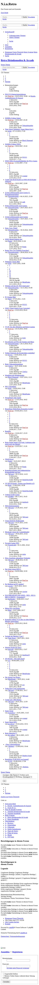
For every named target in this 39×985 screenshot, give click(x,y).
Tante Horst (12, 638)
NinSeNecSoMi (27, 480)
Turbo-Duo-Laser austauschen (15, 688)
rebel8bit (11, 496)
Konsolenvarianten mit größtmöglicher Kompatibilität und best (17, 471)
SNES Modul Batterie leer (13, 239)
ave (9, 660)
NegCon (11, 96)
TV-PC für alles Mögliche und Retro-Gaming (20, 327)
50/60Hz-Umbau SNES (13, 144)
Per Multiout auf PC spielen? (14, 584)
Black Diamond (27, 140)
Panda (10, 241)
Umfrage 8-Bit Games (12, 495)
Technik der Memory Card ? (14, 636)
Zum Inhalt (4, 13)
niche (9, 131)
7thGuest (11, 474)
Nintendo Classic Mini (12, 262)
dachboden (11, 599)
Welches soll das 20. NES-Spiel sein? (17, 286)
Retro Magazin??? (11, 733)
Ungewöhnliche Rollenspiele (14, 521)
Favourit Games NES (12, 543)
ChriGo (10, 366)
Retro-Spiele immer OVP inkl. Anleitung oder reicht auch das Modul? (20, 443)
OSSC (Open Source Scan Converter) (17, 308)
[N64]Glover (9, 459)
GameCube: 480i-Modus (13, 700)
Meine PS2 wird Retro (12, 608)
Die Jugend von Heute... (13, 677)
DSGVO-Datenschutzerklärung (15, 94)
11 (10, 273)
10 (10, 271)
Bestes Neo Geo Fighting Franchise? (17, 250)
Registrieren (17, 952)
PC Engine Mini (10, 297)
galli (23, 202)
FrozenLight (12, 545)
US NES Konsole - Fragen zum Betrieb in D (19, 483)
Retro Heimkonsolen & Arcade (17, 60)
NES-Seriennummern (12, 506)
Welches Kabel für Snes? (13, 647)
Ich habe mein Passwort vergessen (18, 968)
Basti (9, 485)
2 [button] (5, 78)
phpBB (11, 927)
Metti (9, 610)
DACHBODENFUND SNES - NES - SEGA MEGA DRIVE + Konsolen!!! (20, 596)
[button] (7, 82)
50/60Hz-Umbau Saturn (13, 118)
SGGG (24, 157)
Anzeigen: (6, 775)
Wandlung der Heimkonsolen (14, 375)
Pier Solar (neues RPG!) (13, 569)
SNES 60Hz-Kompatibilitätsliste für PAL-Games (21, 161)
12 (10, 275)
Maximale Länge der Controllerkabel (17, 532)
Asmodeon (11, 713)
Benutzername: (7, 958)
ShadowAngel (27, 756)
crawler (10, 586)
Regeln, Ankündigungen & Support (20, 97)
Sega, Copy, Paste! (11, 228)
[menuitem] (17, 35)
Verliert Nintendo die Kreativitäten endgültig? (20, 353)
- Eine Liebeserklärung (12, 744)
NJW (9, 263)
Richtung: (19, 777)
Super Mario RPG (11, 722)
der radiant (11, 735)
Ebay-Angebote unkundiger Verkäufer (17, 558)
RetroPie (8, 431)
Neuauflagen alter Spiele (13, 398)
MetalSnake (26, 282)
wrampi (24, 176)
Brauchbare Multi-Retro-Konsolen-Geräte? (19, 409)
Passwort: (5, 964)
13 (10, 276)
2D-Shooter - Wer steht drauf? (15, 659)
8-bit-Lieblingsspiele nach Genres (16, 206)
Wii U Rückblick (10, 386)
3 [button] (5, 80)
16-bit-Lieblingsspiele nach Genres (16, 217)
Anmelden (5, 952)
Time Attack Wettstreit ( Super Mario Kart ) (19, 129)
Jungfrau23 (26, 655)
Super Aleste (9, 711)
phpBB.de (23, 933)
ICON (10, 761)
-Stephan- (11, 746)
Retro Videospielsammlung (14, 364)
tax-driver (11, 724)
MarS (10, 299)
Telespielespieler (27, 125)
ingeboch (25, 502)
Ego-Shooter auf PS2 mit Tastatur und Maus (19, 342)
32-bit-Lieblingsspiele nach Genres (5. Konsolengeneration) (17, 193)
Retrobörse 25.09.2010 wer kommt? (17, 759)
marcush (10, 649)
